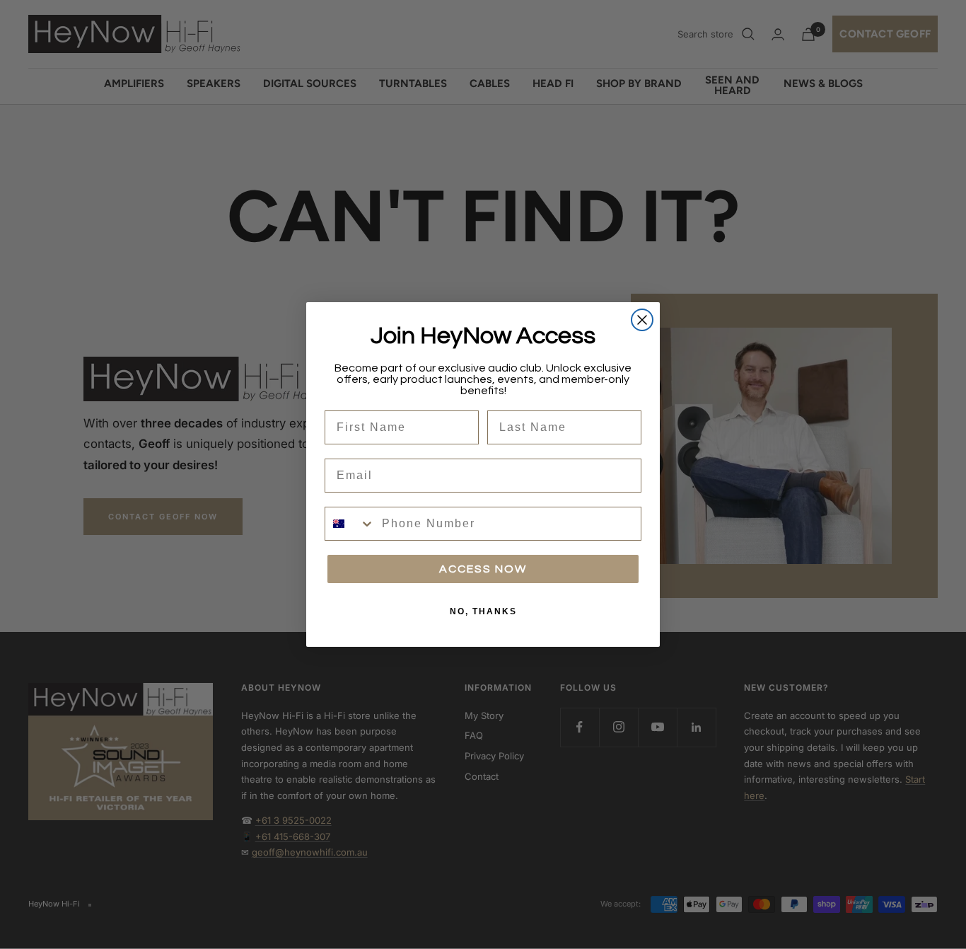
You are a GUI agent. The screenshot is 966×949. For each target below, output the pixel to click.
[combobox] (350, 523)
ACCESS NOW (483, 569)
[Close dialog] (642, 319)
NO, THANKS (483, 611)
